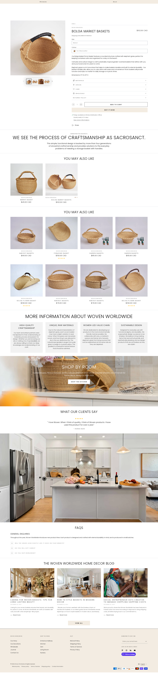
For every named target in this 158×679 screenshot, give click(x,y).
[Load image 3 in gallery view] (41, 81)
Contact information (57, 666)
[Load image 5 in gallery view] (47, 81)
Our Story (13, 641)
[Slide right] (52, 81)
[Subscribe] (146, 641)
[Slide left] (23, 81)
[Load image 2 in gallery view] (35, 81)
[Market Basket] (26, 179)
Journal (13, 650)
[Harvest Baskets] (26, 233)
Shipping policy (46, 666)
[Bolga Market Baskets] (61, 179)
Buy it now (110, 110)
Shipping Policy (75, 644)
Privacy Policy (75, 650)
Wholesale (14, 647)
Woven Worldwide (77, 27)
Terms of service (35, 666)
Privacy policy (25, 666)
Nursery (43, 653)
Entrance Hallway (46, 641)
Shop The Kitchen (79, 382)
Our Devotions (15, 644)
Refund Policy (75, 641)
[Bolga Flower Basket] (26, 280)
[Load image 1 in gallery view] (29, 81)
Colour (74, 47)
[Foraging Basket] (61, 233)
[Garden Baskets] (96, 233)
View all (79, 623)
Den (41, 647)
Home (73, 24)
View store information (81, 120)
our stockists (32, 341)
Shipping (74, 35)
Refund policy (16, 666)
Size (73, 39)
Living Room (44, 650)
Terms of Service (76, 647)
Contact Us (14, 653)
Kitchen (43, 644)
